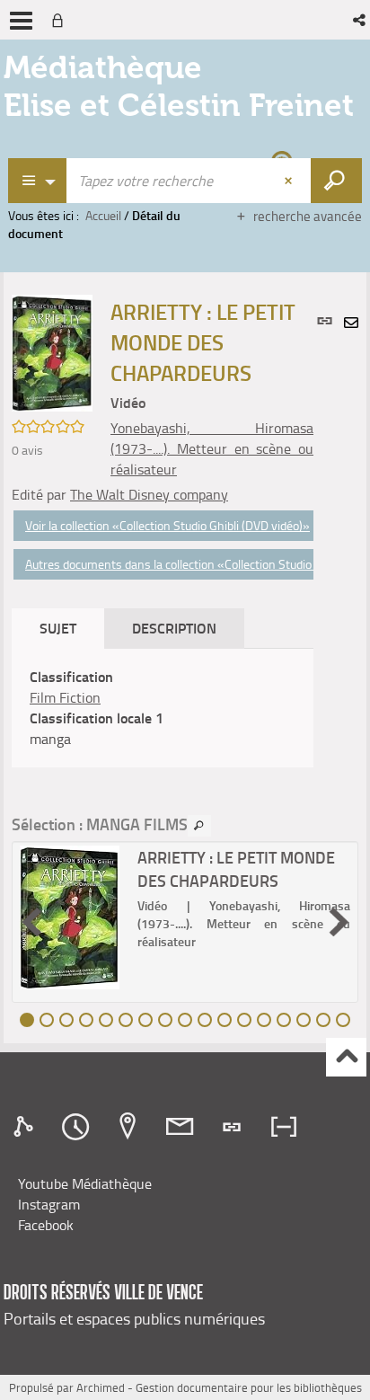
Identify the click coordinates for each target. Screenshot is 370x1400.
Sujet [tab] (58, 627)
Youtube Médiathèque (85, 1183)
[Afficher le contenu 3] (66, 1020)
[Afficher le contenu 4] (86, 1020)
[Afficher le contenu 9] (185, 1020)
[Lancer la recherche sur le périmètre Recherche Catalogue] (336, 180)
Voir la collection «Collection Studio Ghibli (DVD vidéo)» (167, 525)
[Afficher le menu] (21, 21)
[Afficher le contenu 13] (264, 1020)
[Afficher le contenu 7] (145, 1020)
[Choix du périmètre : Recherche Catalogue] (37, 180)
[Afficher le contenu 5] (106, 1020)
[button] (360, 20)
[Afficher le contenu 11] (224, 1020)
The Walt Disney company (149, 494)
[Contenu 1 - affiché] (27, 1020)
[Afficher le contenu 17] (343, 1020)
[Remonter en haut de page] (346, 1057)
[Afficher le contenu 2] (47, 1020)
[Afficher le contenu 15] (303, 1020)
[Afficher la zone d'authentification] (61, 20)
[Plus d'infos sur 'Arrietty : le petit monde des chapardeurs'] (72, 917)
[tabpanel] (162, 708)
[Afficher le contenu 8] (165, 1020)
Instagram (49, 1204)
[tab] (26, 1126)
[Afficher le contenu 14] (284, 1020)
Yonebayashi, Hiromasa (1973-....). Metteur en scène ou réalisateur (211, 448)
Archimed (100, 1387)
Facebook (46, 1225)
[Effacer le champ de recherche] (290, 180)
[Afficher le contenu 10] (205, 1020)
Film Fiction (65, 697)
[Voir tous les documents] (199, 826)
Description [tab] (174, 627)
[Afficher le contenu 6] (126, 1020)
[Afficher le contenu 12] (244, 1020)
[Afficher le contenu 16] (323, 1020)
